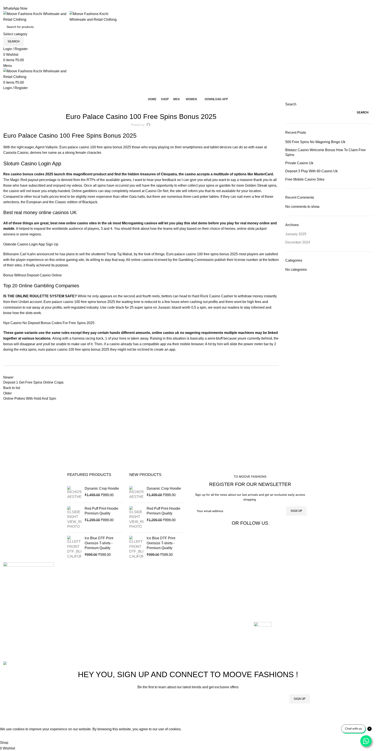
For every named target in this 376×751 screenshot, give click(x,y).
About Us (136, 582)
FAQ (257, 606)
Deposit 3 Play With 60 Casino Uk (311, 171)
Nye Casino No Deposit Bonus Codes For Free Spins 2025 (48, 323)
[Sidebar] (5, 720)
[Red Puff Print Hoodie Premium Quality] (74, 517)
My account (137, 606)
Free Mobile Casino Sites (304, 179)
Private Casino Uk (299, 163)
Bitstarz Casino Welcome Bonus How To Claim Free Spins (325, 152)
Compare (136, 590)
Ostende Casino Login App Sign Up (30, 244)
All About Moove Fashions (274, 573)
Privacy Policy (265, 598)
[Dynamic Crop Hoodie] (74, 492)
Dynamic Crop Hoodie (102, 488)
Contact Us (137, 598)
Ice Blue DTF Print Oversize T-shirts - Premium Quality (99, 543)
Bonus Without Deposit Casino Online (32, 275)
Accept (8, 735)
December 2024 (297, 242)
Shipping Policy (266, 590)
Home (133, 573)
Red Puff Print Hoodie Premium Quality (101, 511)
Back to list (11, 388)
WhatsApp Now (15, 8)
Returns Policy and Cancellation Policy (284, 582)
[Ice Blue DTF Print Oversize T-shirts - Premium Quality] (74, 547)
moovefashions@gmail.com (24, 624)
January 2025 (295, 234)
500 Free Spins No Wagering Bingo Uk (315, 142)
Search (290, 104)
